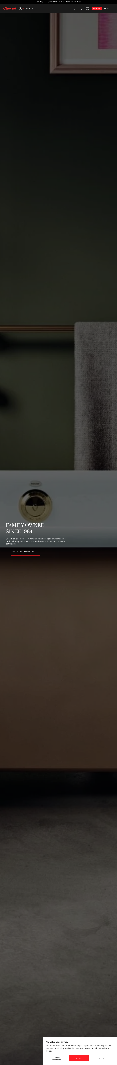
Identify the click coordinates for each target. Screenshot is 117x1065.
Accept (78, 1058)
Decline (101, 1058)
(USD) (28, 8)
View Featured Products (23, 552)
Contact (97, 8)
